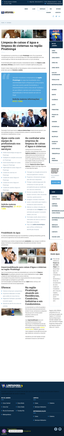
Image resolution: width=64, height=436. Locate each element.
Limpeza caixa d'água (56, 198)
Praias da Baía (55, 115)
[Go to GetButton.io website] (4, 434)
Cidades (48, 12)
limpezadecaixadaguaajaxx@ (54, 3)
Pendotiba (55, 109)
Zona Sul (55, 62)
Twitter (57, 16)
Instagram (60, 429)
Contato (58, 12)
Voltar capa (56, 237)
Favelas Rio (55, 79)
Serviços (42, 9)
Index (26, 9)
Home (2, 22)
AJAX (33, 9)
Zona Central (54, 51)
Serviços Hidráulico (55, 226)
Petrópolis (55, 126)
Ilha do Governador (56, 73)
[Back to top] (59, 431)
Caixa (36, 403)
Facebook (53, 16)
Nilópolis (55, 136)
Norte (54, 94)
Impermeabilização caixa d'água (57, 212)
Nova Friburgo (55, 159)
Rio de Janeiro (54, 44)
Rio (51, 9)
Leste (53, 104)
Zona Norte (56, 57)
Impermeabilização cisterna (57, 219)
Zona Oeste (55, 67)
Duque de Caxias (55, 142)
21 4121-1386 (7, 3)
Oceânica (55, 99)
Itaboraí (54, 131)
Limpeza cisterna (55, 205)
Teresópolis (56, 153)
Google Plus (60, 16)
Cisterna (52, 403)
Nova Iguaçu (56, 148)
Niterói (58, 9)
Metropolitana (57, 84)
